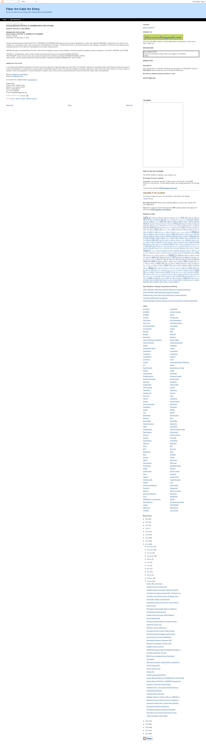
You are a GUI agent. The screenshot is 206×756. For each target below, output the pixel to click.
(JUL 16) (155, 246)
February (150, 578)
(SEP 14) (180, 278)
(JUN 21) (158, 253)
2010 (147, 721)
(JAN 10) (187, 238)
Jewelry (145, 410)
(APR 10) (154, 217)
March (149, 575)
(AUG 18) (196, 223)
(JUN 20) (152, 253)
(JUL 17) (160, 246)
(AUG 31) (152, 227)
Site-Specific (147, 466)
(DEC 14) (151, 229)
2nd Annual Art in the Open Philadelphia (159, 637)
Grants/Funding (174, 401)
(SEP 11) (163, 278)
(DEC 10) (191, 227)
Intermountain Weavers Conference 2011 (159, 640)
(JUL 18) (166, 246)
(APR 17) (196, 217)
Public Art (146, 443)
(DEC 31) (158, 232)
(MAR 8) (176, 261)
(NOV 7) (152, 272)
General (145, 401)
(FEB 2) (197, 234)
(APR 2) (157, 220)
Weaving (145, 491)
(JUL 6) (188, 248)
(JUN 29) (187, 253)
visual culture (174, 510)
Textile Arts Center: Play (154, 624)
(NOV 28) (186, 270)
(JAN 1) (182, 238)
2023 (147, 522)
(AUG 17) (190, 223)
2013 (147, 538)
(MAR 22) (154, 259)
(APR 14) (177, 217)
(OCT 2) (170, 274)
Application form (18, 76)
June (148, 565)
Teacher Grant (174, 477)
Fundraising (173, 399)
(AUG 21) (163, 225)
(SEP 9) (176, 282)
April (148, 572)
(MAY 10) (193, 261)
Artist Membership (175, 320)
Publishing (173, 443)
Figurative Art (147, 393)
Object (145, 426)
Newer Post (9, 105)
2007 (147, 730)
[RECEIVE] (146, 508)
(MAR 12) (193, 255)
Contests (173, 357)
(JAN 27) (170, 242)
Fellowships (146, 390)
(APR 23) (179, 219)
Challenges (173, 345)
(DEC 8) (183, 232)
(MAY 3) (161, 265)
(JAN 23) (147, 242)
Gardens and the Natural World (156, 675)
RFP (171, 446)
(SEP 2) (147, 280)
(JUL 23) (197, 246)
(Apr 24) (178, 227)
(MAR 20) (193, 257)
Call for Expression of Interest (152, 340)
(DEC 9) (188, 232)
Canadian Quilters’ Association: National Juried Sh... (163, 590)
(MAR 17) (169, 257)
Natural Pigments (148, 424)
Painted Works (147, 429)
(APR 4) (169, 222)
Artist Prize (146, 323)
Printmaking (173, 440)
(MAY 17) (173, 263)
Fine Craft (146, 396)
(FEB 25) (174, 236)
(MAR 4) (154, 261)
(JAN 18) (172, 240)
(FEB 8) (172, 238)
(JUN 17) (188, 250)
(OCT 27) (152, 276)
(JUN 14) (170, 250)
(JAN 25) (159, 242)
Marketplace (147, 415)
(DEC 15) (158, 229)
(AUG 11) (158, 223)
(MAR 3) (190, 259)
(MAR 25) (166, 259)
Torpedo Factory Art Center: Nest (157, 587)
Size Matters (150, 659)
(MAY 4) (174, 265)
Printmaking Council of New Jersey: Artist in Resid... (163, 602)
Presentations (147, 440)
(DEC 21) (186, 229)
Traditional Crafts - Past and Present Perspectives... (163, 687)
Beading (145, 334)
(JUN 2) (147, 253)
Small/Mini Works (175, 466)
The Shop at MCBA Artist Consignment (155, 298)
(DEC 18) (169, 229)
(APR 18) (146, 220)
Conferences (174, 354)
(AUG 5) (159, 227)
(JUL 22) (192, 246)
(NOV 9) (163, 272)
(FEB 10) (145, 234)
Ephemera (146, 382)
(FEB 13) (162, 234)
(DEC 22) (191, 229)
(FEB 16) (181, 234)
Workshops (173, 494)
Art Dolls (145, 317)
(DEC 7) (179, 232)
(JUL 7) (192, 248)
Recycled (173, 449)
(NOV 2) (159, 270)
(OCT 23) (187, 274)
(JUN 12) (158, 250)
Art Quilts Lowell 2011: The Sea (156, 653)
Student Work (147, 471)
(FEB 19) (192, 234)
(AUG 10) (152, 223)
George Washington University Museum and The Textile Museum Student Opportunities (170, 301)
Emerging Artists (148, 376)
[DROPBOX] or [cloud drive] (152, 499)
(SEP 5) (156, 282)
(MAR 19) (181, 257)
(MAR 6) (165, 261)
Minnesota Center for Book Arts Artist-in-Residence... (163, 700)
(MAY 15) (160, 263)
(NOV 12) (172, 268)
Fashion (172, 387)
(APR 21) (169, 219)
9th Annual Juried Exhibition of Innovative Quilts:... (162, 621)
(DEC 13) (145, 229)
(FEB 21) (151, 236)
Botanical (173, 337)
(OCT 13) (186, 272)
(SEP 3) (197, 280)
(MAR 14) (148, 257)
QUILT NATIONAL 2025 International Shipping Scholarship (161, 292)
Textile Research (175, 480)
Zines (144, 496)
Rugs (144, 454)
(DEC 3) (151, 232)
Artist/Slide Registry (176, 323)
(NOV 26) (175, 270)
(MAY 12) (147, 263)
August (149, 559)
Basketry (146, 331)
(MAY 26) (150, 265)
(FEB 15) (12, 98)
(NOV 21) (170, 270)
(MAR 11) (187, 255)
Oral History (173, 426)
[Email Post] (27, 95)
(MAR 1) (173, 255)
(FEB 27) (186, 236)
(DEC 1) (184, 227)
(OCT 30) (174, 276)
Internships (173, 407)
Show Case (173, 460)
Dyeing (172, 371)
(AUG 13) (170, 223)
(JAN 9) (166, 244)
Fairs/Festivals (147, 387)
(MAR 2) (187, 257)
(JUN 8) (162, 255)
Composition (174, 351)
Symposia (173, 474)
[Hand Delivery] (148, 502)
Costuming (146, 359)
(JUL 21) (187, 246)
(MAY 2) (185, 263)
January (149, 581)
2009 (147, 724)
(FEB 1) (195, 232)
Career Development (176, 343)
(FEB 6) (163, 238)
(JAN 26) (164, 242)
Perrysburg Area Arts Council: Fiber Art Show (160, 631)
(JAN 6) (153, 244)
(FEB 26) (180, 236)
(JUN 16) (182, 250)
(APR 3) (157, 221)
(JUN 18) (194, 250)
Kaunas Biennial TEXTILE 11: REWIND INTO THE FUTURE (165, 678)
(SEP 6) (161, 282)
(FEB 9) (177, 238)
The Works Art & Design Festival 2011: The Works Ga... (164, 593)
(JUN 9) (166, 255)
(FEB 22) (157, 236)
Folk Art (145, 399)
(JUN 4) (148, 255)
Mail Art (172, 412)
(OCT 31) (181, 276)
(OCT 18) (160, 274)
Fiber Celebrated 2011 (153, 618)
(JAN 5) (148, 244)
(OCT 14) (192, 272)
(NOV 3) (192, 270)
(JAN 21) (194, 240)
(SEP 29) (192, 280)
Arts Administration (149, 326)
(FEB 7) (168, 238)
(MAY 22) (196, 263)
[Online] (145, 505)
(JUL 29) (166, 248)
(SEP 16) (193, 278)
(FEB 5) (158, 238)
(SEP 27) (181, 280)
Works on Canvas (175, 491)
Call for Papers (174, 340)
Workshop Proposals (149, 494)
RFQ (144, 449)
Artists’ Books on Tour (153, 669)
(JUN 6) (157, 255)
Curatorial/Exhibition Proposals (179, 362)
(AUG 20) (157, 225)
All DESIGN (173, 309)
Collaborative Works (149, 348)
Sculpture (173, 454)
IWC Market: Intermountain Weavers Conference (162, 609)
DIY (144, 365)
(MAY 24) (145, 265)
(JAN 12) (193, 238)
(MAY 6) (185, 265)
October (149, 553)
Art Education (174, 317)
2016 (147, 528)
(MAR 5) (160, 261)
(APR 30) (163, 222)
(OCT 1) (169, 272)
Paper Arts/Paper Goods (177, 429)
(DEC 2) (174, 229)
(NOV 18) (154, 270)
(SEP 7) (166, 282)
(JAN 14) (148, 240)
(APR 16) (190, 217)
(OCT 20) (176, 274)
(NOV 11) (166, 268)
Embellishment (147, 373)
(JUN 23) (163, 253)
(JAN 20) (188, 240)
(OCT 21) (181, 274)
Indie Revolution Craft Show (155, 694)
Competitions (147, 351)
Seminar (145, 457)
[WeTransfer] (174, 508)
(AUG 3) (196, 225)
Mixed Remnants (15, 19)
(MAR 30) (196, 259)
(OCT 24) (193, 274)
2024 (147, 519)
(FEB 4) (153, 238)
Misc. (171, 418)
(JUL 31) (182, 248)
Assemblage (174, 326)
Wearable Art (174, 488)
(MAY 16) (167, 263)
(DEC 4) (163, 232)
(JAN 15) (154, 240)
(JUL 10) (177, 244)
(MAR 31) (146, 261)
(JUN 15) (176, 250)
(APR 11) (160, 217)
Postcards (173, 438)
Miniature (146, 418)
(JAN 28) (176, 242)
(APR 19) (152, 219)
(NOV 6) (148, 272)
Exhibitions (28, 98)
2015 (147, 531)
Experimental (147, 385)
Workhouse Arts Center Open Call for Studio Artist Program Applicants (165, 295)
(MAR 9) (180, 261)
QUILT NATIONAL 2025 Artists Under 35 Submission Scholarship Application (167, 289)
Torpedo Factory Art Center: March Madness (160, 615)
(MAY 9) (145, 268)
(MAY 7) (191, 265)
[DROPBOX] (174, 496)
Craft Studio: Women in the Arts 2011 (158, 599)
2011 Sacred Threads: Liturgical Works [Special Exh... (163, 662)
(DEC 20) (180, 229)
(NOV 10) (160, 268)
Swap (144, 474)
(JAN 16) (161, 240)
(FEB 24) (168, 236)
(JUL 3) (172, 248)
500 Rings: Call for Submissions (157, 628)
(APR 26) (190, 220)
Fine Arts (173, 393)
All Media (146, 315)
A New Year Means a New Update (157, 716)
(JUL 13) (194, 244)
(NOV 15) (191, 268)
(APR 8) (191, 222)
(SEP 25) (170, 280)
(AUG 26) (186, 225)
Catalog (145, 345)
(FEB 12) (157, 234)
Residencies (147, 452)
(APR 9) (196, 222)
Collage (172, 348)
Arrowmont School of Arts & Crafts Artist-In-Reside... (163, 703)
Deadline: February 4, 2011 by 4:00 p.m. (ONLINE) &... (164, 697)
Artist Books (147, 320)
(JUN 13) (164, 250)
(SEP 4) (151, 282)
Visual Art (34, 98)
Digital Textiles (147, 368)
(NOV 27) (180, 270)
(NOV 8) (158, 272)
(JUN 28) (181, 253)
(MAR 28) (178, 259)
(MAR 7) (171, 261)
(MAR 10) (181, 255)
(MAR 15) (155, 257)
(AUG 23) (173, 225)
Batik (171, 331)
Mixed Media (147, 421)
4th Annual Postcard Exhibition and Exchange (161, 634)
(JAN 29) (181, 242)
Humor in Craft (151, 606)
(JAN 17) (167, 240)
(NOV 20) (164, 270)
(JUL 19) (171, 246)
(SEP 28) (186, 280)
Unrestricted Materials (150, 485)
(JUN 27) (175, 253)
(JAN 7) (157, 244)
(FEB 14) (168, 234)
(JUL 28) (162, 248)
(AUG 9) (173, 227)
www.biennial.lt (32, 80)
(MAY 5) (179, 265)
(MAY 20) (190, 263)
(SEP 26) (175, 280)
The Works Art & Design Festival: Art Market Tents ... (163, 596)
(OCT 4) (187, 276)
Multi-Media (173, 421)
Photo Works (174, 432)
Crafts (172, 359)
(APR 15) (183, 218)
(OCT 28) (158, 276)
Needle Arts (173, 424)
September (150, 556)
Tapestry (145, 477)
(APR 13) (172, 217)
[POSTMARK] (174, 505)
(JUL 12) (188, 244)
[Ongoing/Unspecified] (177, 502)
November (150, 550)
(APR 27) (196, 220)
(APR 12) (166, 217)
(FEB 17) (187, 234)
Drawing (145, 371)
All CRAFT (146, 309)
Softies (145, 468)
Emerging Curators (176, 376)
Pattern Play (150, 672)
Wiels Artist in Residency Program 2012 (159, 643)
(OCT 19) (165, 274)
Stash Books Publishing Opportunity (158, 706)
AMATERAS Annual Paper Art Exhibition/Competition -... (164, 650)
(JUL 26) (156, 248)
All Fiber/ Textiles (175, 312)
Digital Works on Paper (177, 368)
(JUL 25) (151, 248)
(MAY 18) (179, 263)
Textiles (145, 482)
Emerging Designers (149, 379)
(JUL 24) (145, 248)
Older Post (129, 105)
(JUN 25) (169, 253)
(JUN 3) (192, 253)
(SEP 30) (146, 282)
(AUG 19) (146, 225)
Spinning (172, 468)
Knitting (172, 410)
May (148, 568)
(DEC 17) (164, 229)
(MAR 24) (160, 259)
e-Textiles (146, 510)
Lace (144, 412)
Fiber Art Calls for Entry (23, 9)
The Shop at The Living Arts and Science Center (162, 713)
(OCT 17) (154, 274)
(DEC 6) (173, 232)
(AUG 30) (146, 227)
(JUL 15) (148, 246)
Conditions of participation (20, 74)
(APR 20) (163, 220)
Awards (172, 329)
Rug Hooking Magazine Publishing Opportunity (161, 709)
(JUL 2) (177, 246)
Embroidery (173, 373)
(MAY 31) (168, 265)
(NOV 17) (148, 270)
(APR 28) (145, 221)
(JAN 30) (192, 242)
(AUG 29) (191, 225)
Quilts (145, 446)
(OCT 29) (164, 276)
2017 (147, 525)
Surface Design (174, 471)
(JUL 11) (183, 244)
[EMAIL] (18, 98)
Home (4, 19)
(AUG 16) (184, 223)
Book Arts (173, 334)
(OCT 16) (148, 274)
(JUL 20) (181, 246)
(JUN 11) (154, 250)
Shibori (145, 460)
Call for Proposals (148, 343)
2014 (147, 535)
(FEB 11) (151, 234)
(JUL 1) (172, 244)
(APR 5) (175, 222)
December (150, 546)
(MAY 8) (196, 265)
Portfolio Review (175, 435)
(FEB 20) (145, 236)
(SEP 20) (152, 280)
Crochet (145, 362)
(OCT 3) (169, 276)
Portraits (145, 438)
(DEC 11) (196, 227)
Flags (171, 396)
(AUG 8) (169, 227)
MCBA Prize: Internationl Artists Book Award (160, 656)
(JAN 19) (178, 240)
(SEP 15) (187, 278)
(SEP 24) (164, 280)
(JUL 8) (197, 248)
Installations (147, 407)
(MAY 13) (153, 263)
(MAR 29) (184, 259)
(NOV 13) (178, 268)
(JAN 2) (183, 240)
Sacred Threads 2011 (153, 665)
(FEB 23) (162, 236)
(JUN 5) (152, 255)
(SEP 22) (158, 280)
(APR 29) (152, 222)
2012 (147, 541)
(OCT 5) (192, 276)
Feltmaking (173, 390)
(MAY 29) (156, 265)
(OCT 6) (197, 276)
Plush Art (146, 435)
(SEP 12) (169, 278)
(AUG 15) (177, 223)
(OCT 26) (147, 276)
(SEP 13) (174, 278)
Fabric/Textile (174, 385)
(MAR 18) (175, 257)
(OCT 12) (181, 272)
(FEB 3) (147, 238)
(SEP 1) (151, 278)
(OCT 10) (175, 272)
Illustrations (173, 404)
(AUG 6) (164, 227)
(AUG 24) (179, 225)
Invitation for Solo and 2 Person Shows (159, 684)
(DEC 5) (168, 232)
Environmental (174, 379)
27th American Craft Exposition (156, 612)
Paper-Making (147, 432)
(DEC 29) (146, 232)
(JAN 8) (162, 244)
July (148, 562)
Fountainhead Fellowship (154, 690)
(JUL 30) (176, 248)
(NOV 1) (152, 268)
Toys (171, 482)
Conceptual (146, 354)
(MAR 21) (148, 259)
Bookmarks (146, 337)
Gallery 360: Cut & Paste (154, 584)
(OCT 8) (145, 278)
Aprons (172, 315)
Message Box (174, 415)
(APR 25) (184, 219)
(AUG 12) (164, 223)
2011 (147, 544)
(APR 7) (186, 221)
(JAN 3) (187, 242)
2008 (147, 727)
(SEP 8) (171, 282)
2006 (147, 733)
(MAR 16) (162, 257)
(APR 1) (147, 217)
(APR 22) (174, 219)
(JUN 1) (147, 250)
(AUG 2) (151, 225)
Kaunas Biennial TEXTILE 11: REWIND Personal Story (164, 681)
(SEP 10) (158, 278)
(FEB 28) (192, 236)
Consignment (147, 357)
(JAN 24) (153, 242)
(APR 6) (180, 222)
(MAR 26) (172, 259)
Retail (171, 452)
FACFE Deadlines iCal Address (161, 209)
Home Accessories (149, 404)
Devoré (172, 365)
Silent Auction (147, 463)
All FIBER (22, 98)
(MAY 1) (187, 261)
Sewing (172, 457)
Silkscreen (173, 463)
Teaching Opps (147, 480)
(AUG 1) (146, 223)
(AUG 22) (168, 225)
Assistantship (147, 329)
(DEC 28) (197, 229)
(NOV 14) (185, 268)
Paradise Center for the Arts (155, 646)
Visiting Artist (174, 485)
